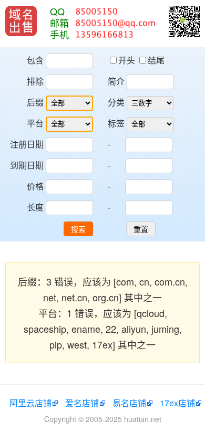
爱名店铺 (82, 403)
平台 (35, 123)
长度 (35, 207)
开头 (127, 60)
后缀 (35, 102)
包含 (35, 60)
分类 (116, 102)
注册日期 (27, 144)
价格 (35, 186)
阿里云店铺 (30, 403)
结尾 (156, 60)
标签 (116, 123)
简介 (116, 81)
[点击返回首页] (21, 21)
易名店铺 (129, 403)
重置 (141, 229)
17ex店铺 (177, 403)
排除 (35, 81)
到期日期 (27, 165)
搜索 (78, 229)
